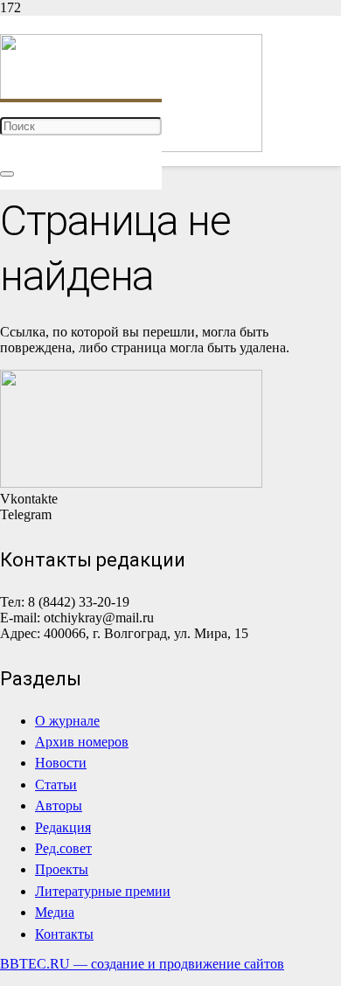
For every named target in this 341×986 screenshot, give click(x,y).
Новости (61, 762)
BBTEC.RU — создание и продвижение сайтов (142, 963)
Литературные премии (102, 891)
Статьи (56, 784)
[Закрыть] (7, 174)
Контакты (64, 934)
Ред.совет (63, 848)
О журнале (67, 720)
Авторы (58, 805)
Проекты (61, 869)
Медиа (54, 912)
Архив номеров (82, 741)
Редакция (63, 827)
